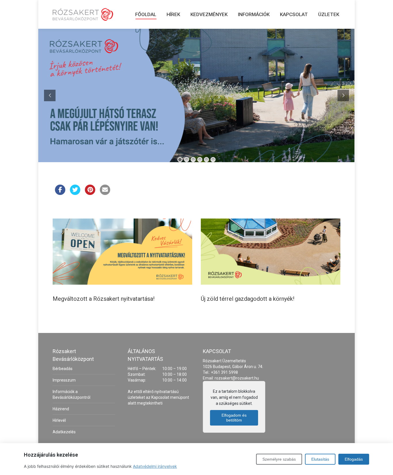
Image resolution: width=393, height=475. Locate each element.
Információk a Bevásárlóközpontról (71, 394)
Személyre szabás (279, 459)
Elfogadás (354, 459)
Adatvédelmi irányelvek (155, 466)
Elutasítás (320, 459)
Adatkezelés (64, 432)
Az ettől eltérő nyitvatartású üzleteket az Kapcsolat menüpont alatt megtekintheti (158, 397)
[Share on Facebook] (60, 193)
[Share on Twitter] (75, 193)
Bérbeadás (63, 368)
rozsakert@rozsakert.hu (237, 378)
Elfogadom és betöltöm (234, 417)
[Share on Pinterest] (90, 193)
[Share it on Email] (105, 193)
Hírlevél (59, 420)
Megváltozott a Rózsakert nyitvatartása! (103, 298)
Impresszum (64, 380)
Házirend (61, 409)
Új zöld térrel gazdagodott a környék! (247, 298)
